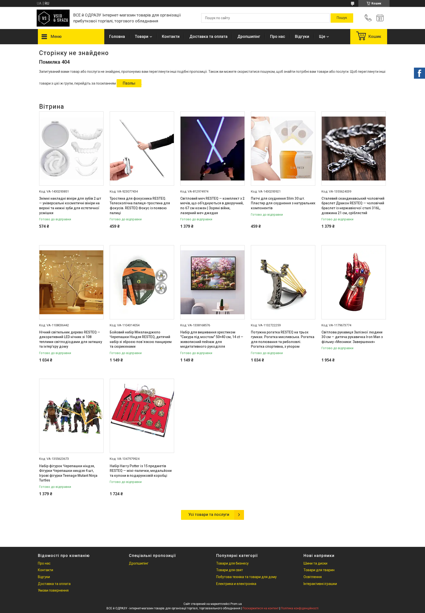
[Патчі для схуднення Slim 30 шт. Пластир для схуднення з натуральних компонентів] (283, 148)
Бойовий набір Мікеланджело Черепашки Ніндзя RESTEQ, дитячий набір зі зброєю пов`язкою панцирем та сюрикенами (141, 339)
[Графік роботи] (380, 18)
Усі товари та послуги (208, 514)
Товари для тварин (319, 570)
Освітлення (313, 577)
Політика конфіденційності (300, 608)
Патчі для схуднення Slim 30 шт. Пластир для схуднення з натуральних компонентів (283, 203)
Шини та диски (315, 563)
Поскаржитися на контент (261, 608)
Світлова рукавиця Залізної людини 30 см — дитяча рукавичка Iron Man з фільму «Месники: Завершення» (352, 337)
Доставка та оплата (208, 36)
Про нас (277, 36)
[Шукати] (342, 18)
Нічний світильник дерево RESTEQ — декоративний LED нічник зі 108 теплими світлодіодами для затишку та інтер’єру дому (70, 339)
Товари (141, 36)
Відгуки (302, 36)
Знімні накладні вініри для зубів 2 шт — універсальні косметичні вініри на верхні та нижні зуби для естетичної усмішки (70, 205)
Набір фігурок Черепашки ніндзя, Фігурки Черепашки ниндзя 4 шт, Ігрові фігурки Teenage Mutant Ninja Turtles (68, 473)
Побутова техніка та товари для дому (246, 577)
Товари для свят (229, 570)
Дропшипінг (248, 36)
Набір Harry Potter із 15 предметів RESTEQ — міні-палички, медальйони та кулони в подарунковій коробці (141, 471)
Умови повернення (53, 590)
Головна (117, 36)
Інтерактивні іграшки (320, 584)
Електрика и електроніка (236, 584)
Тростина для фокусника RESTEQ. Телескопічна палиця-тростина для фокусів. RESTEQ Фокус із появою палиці (140, 205)
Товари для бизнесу (232, 563)
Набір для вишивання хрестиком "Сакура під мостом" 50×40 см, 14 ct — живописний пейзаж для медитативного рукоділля (211, 339)
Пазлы (129, 83)
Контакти (171, 36)
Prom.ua (236, 604)
